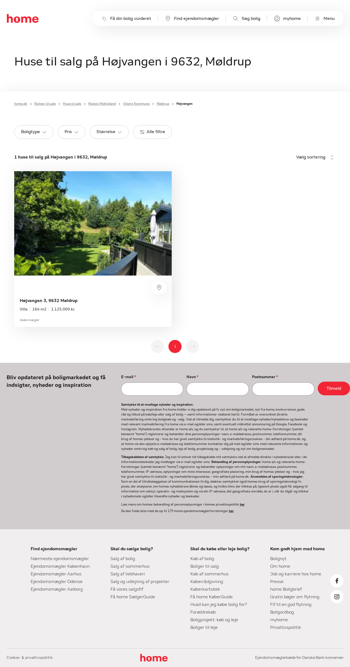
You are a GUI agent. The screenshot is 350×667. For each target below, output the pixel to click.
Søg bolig (251, 18)
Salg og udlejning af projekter (139, 581)
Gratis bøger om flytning (294, 597)
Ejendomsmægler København (60, 566)
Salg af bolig (122, 559)
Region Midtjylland (102, 103)
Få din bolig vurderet (130, 18)
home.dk (20, 103)
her (242, 504)
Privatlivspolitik (285, 627)
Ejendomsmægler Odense (57, 581)
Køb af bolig (202, 559)
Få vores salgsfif (126, 589)
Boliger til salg (45, 103)
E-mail (128, 377)
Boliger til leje (204, 627)
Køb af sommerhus (209, 574)
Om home (280, 566)
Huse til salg (72, 103)
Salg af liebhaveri (127, 574)
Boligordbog (282, 612)
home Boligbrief (286, 589)
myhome (292, 18)
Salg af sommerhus (130, 566)
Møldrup (163, 103)
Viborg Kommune (136, 103)
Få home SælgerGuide (132, 597)
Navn (192, 377)
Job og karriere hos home (295, 574)
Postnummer (265, 377)
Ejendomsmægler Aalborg (57, 589)
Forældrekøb (203, 612)
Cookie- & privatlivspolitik (30, 658)
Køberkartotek (205, 589)
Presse (277, 581)
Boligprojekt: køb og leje (214, 620)
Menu (329, 18)
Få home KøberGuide (211, 597)
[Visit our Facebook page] (336, 580)
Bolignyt (278, 559)
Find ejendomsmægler (196, 18)
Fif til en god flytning (290, 604)
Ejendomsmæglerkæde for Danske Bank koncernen (299, 658)
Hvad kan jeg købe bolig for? (218, 604)
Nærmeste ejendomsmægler (60, 559)
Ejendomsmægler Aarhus (56, 574)
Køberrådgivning (206, 581)
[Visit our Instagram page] (336, 596)
